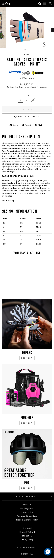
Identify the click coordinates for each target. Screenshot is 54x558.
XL (33, 100)
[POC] (27, 454)
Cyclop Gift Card (27, 532)
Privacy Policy (27, 512)
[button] (47, 551)
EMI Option (27, 536)
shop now (27, 488)
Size (27, 96)
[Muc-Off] (27, 389)
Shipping (22, 87)
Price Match (27, 528)
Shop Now (27, 423)
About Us (27, 505)
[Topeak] (27, 324)
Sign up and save (26, 496)
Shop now (27, 358)
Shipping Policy (27, 508)
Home (26, 54)
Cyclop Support (26, 547)
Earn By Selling (27, 539)
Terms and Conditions (27, 516)
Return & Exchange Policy (27, 520)
